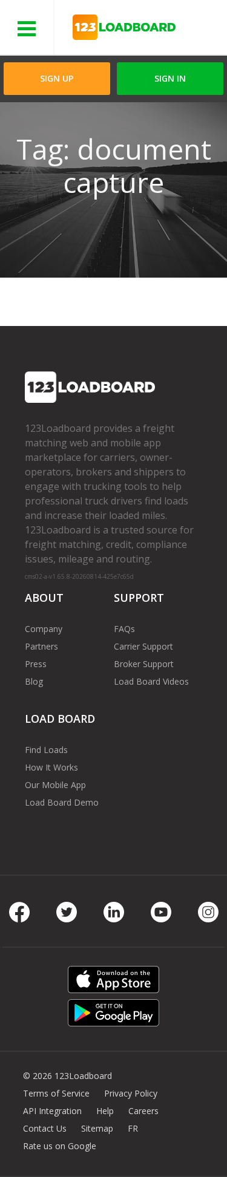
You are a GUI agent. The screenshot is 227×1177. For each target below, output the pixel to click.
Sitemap (97, 1128)
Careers (143, 1111)
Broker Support (144, 664)
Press (36, 664)
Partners (41, 646)
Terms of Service (56, 1093)
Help (105, 1111)
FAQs (124, 628)
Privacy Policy (130, 1093)
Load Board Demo (62, 802)
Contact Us (45, 1128)
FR (133, 1128)
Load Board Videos (151, 681)
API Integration (52, 1111)
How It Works (51, 767)
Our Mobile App (55, 785)
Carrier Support (143, 646)
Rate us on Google (59, 1146)
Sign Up (56, 78)
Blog (34, 681)
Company (43, 628)
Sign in (170, 78)
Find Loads (46, 749)
